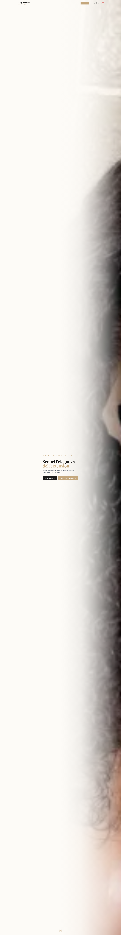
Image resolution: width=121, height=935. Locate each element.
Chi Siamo (67, 3)
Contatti (75, 3)
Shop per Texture (51, 3)
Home (36, 3)
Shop (42, 3)
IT (100, 3)
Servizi (60, 3)
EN (98, 3)
